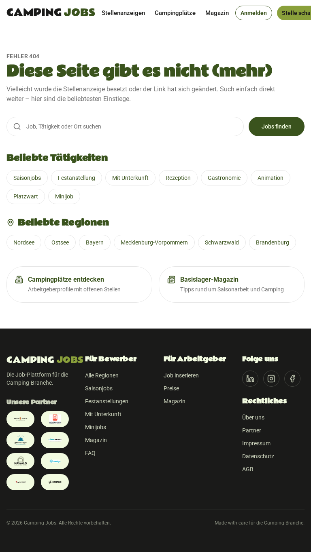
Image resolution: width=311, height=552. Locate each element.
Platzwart (25, 196)
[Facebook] (292, 379)
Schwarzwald (222, 242)
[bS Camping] (55, 482)
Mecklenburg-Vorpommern (154, 242)
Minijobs (95, 427)
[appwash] (55, 419)
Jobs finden (277, 126)
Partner (251, 430)
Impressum (256, 443)
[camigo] (55, 461)
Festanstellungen (106, 401)
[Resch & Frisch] (20, 419)
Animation (270, 178)
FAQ (90, 453)
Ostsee (60, 242)
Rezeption (178, 178)
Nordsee (23, 242)
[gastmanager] (20, 440)
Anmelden (254, 13)
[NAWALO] (20, 461)
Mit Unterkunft (130, 178)
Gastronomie (224, 178)
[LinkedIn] (250, 379)
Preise (171, 388)
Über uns (253, 417)
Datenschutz (258, 456)
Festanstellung (76, 178)
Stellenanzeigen (123, 13)
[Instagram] (271, 379)
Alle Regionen (102, 375)
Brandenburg (272, 242)
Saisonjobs (27, 178)
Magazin (217, 13)
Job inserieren (181, 375)
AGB (247, 469)
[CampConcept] (55, 440)
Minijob (64, 196)
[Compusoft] (20, 482)
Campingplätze (175, 13)
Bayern (95, 242)
